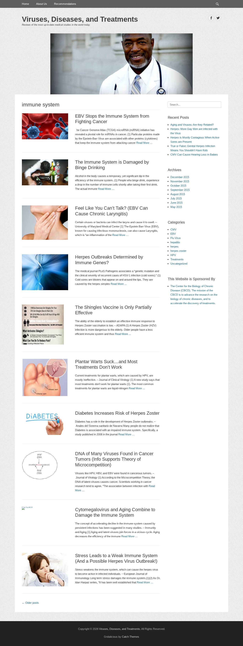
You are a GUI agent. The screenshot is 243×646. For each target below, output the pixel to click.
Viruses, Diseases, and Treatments (80, 19)
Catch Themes (130, 636)
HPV (173, 255)
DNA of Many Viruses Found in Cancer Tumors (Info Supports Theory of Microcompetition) (114, 459)
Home (25, 3)
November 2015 (179, 181)
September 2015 (180, 189)
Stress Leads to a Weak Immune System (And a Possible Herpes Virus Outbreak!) (116, 558)
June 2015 (176, 202)
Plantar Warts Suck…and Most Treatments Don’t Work (106, 364)
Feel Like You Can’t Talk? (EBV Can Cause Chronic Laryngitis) (111, 210)
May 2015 (176, 206)
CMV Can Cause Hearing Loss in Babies (194, 154)
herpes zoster (178, 250)
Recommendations (65, 3)
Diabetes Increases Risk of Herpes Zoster (117, 413)
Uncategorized (178, 263)
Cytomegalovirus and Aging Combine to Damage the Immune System (115, 512)
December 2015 (179, 177)
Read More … (144, 142)
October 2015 (178, 185)
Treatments (177, 259)
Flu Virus (175, 237)
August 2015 (177, 194)
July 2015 (176, 198)
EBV (173, 233)
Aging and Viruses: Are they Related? (192, 124)
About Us (41, 3)
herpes (174, 246)
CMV (173, 229)
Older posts (30, 602)
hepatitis (175, 242)
